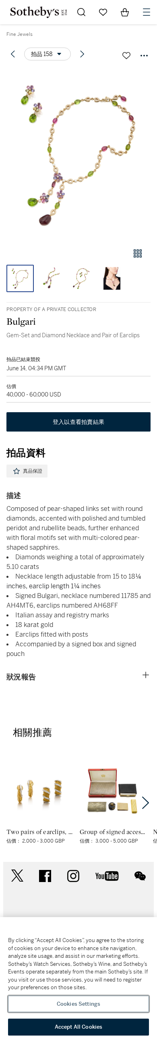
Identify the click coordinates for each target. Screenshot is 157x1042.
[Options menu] (144, 56)
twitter (17, 876)
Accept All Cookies (78, 1026)
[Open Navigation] (147, 12)
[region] (78, 979)
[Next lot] (82, 54)
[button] (78, 154)
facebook (45, 876)
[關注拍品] (126, 55)
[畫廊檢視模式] (137, 253)
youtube (107, 876)
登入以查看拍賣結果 (78, 422)
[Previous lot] (13, 54)
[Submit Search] (81, 12)
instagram (73, 876)
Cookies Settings (78, 1003)
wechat (140, 876)
